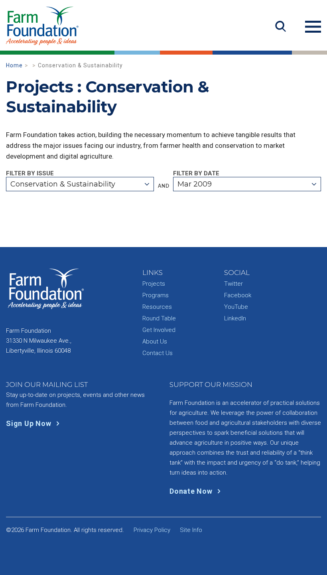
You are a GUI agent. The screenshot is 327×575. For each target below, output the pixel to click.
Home (14, 65)
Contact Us (157, 353)
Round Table (159, 318)
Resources (157, 306)
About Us (154, 341)
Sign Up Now (29, 423)
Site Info (191, 530)
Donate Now (191, 491)
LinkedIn (235, 318)
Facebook (237, 295)
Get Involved (158, 330)
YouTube (236, 306)
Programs (155, 295)
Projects (153, 283)
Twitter (233, 283)
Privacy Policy (152, 530)
